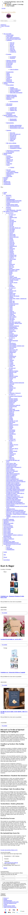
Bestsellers (5, 177)
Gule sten (12, 48)
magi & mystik (9, 159)
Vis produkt (4, 612)
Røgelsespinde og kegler (12, 116)
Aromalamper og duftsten (15, 148)
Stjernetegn (12, 58)
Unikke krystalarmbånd (15, 90)
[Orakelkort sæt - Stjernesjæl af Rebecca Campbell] (14, 659)
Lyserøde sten (13, 51)
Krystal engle (9, 64)
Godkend (3, 894)
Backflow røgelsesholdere (16, 125)
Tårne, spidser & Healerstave (12, 37)
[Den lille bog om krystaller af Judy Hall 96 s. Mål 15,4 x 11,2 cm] (14, 698)
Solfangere (8, 175)
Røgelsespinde (13, 119)
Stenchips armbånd (14, 91)
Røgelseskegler (13, 120)
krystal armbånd (10, 85)
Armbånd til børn (14, 88)
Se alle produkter (10, 152)
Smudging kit (13, 136)
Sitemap (5, 868)
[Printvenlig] (1, 562)
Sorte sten (12, 42)
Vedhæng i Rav (13, 110)
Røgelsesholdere (10, 122)
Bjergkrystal (9, 81)
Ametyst (8, 78)
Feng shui (8, 169)
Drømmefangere (10, 173)
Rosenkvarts (9, 79)
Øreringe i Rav (13, 109)
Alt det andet (9, 176)
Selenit (7, 73)
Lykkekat (12, 167)
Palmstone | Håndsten (11, 60)
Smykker (5, 83)
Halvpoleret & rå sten (11, 61)
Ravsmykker (9, 105)
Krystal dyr (8, 65)
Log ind (3, 8)
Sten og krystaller (7, 33)
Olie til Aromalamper (14, 145)
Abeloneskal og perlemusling (13, 150)
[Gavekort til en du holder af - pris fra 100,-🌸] (14, 626)
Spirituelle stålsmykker (11, 95)
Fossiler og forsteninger (8, 82)
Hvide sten (12, 49)
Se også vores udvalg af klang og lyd (9, 850)
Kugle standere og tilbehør (12, 172)
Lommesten (9, 40)
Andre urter (12, 139)
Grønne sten (12, 50)
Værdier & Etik (6, 182)
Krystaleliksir (13, 56)
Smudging (8, 130)
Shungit (8, 74)
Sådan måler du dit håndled (16, 92)
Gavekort (8, 155)
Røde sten (12, 46)
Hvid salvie (12, 132)
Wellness (8, 158)
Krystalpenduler (10, 72)
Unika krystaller (10, 35)
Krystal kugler (9, 36)
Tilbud (4, 180)
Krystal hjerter (9, 63)
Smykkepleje (9, 114)
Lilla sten (12, 44)
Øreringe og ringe (10, 97)
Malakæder (9, 99)
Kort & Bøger (9, 157)
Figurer (8, 165)
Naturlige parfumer (7, 153)
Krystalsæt (8, 54)
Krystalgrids (9, 77)
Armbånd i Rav (13, 107)
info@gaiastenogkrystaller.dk (11, 862)
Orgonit (8, 75)
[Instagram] (4, 870)
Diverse (5, 154)
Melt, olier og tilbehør (11, 143)
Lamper (8, 162)
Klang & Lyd (9, 161)
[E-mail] (8, 879)
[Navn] (8, 876)
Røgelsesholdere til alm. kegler (17, 128)
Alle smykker (9, 103)
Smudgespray (13, 138)
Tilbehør (12, 140)
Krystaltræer (9, 67)
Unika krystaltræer (14, 69)
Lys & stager (9, 163)
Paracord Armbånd (10, 112)
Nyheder (5, 179)
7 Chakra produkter (10, 171)
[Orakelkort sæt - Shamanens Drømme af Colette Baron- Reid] (14, 583)
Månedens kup (6, 181)
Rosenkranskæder (14, 101)
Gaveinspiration (7, 184)
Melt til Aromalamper (15, 146)
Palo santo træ (13, 135)
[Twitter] (2, 870)
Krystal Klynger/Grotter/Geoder (13, 39)
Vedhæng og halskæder (11, 96)
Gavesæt (12, 87)
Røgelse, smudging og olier (9, 115)
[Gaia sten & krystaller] (9, 18)
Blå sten (12, 45)
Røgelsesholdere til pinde (15, 126)
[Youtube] (3, 870)
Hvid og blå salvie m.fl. (15, 134)
